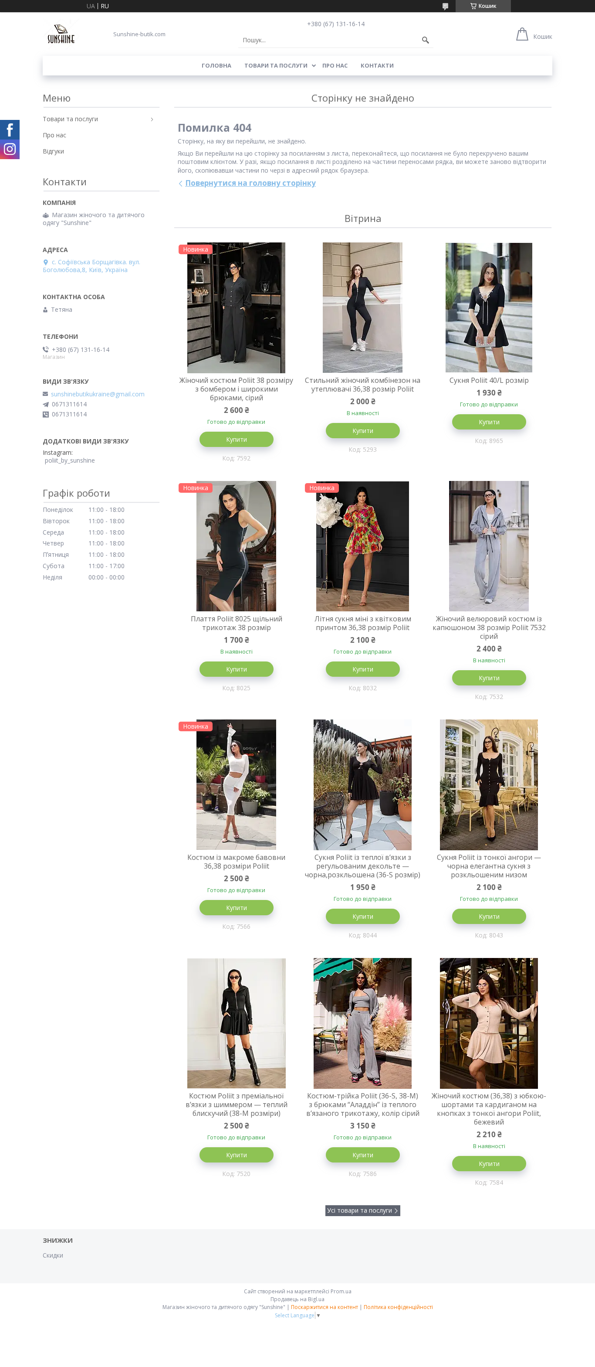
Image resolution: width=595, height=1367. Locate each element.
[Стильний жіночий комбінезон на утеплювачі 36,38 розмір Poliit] (363, 307)
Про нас (335, 65)
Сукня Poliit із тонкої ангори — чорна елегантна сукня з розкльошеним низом (489, 866)
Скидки (53, 1255)
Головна (216, 65)
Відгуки (53, 151)
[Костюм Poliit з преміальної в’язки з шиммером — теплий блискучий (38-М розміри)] (236, 1023)
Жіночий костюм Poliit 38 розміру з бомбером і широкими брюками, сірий (236, 389)
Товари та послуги (276, 65)
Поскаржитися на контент (324, 1307)
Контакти (377, 65)
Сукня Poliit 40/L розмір (489, 380)
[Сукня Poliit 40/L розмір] (489, 307)
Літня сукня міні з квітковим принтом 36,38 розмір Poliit (362, 623)
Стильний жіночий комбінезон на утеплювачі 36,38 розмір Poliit (362, 384)
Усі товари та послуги (359, 1210)
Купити (236, 439)
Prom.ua (341, 1291)
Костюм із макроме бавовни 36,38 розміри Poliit (236, 861)
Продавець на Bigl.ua (297, 1299)
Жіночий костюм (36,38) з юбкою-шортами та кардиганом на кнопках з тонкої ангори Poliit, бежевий (489, 1108)
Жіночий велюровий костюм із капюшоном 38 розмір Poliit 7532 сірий (489, 627)
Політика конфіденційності (398, 1307)
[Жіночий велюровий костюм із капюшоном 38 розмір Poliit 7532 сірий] (489, 546)
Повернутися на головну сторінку (250, 183)
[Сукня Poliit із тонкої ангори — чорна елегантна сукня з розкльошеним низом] (489, 784)
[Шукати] (425, 40)
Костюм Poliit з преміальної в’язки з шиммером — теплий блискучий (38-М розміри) (236, 1104)
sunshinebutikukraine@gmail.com (98, 394)
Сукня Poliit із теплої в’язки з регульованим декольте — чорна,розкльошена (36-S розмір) (362, 866)
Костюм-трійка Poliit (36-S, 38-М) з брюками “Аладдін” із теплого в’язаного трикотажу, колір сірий (362, 1104)
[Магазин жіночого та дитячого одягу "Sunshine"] (61, 34)
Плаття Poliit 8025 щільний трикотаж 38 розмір (236, 623)
